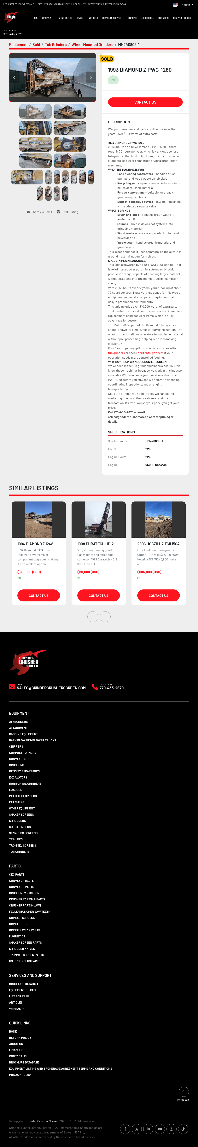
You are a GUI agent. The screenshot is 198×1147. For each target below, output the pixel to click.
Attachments (65, 18)
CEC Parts (16, 874)
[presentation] (92, 616)
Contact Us (163, 18)
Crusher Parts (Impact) (27, 899)
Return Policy (20, 1037)
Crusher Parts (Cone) (25, 893)
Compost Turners (22, 752)
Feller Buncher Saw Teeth (29, 911)
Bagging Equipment (23, 734)
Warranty (17, 1008)
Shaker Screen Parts (25, 942)
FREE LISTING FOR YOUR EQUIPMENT (54, 4)
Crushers (16, 765)
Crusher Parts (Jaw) (25, 905)
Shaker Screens (21, 814)
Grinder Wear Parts (24, 930)
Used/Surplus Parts (24, 961)
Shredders (17, 820)
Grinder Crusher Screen (42, 1121)
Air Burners (18, 721)
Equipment (47, 18)
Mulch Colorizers (23, 796)
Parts (80, 18)
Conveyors (17, 759)
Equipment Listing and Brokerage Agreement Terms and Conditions (60, 1068)
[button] (48, 18)
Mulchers (16, 802)
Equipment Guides (182, 18)
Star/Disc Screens (23, 833)
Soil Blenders (20, 827)
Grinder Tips (18, 924)
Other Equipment (22, 808)
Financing (132, 18)
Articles (93, 18)
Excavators (18, 777)
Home (35, 18)
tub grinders (116, 353)
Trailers (16, 839)
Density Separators (24, 771)
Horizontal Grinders (25, 783)
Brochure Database (24, 984)
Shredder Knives (22, 948)
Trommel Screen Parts (26, 955)
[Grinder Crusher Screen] (28, 661)
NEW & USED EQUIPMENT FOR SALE (18, 4)
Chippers (16, 746)
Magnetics (17, 936)
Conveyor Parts (21, 887)
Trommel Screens (22, 845)
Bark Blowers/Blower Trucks (32, 740)
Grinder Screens (22, 917)
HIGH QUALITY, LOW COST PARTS (87, 4)
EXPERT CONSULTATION (115, 4)
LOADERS (15, 789)
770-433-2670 (12, 34)
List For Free (147, 18)
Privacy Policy (20, 1074)
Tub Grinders (19, 851)
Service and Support (112, 18)
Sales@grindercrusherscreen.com (51, 688)
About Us (16, 1044)
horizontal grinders (151, 353)
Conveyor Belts (21, 880)
